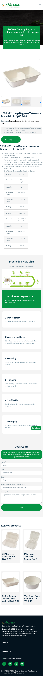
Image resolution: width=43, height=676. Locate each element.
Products (5, 643)
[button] (21, 104)
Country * (4, 470)
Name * (3, 462)
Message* (4, 492)
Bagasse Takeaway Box (21, 40)
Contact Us (6, 652)
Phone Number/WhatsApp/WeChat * (13, 484)
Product (10, 40)
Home (5, 40)
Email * (3, 477)
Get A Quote (36, 428)
